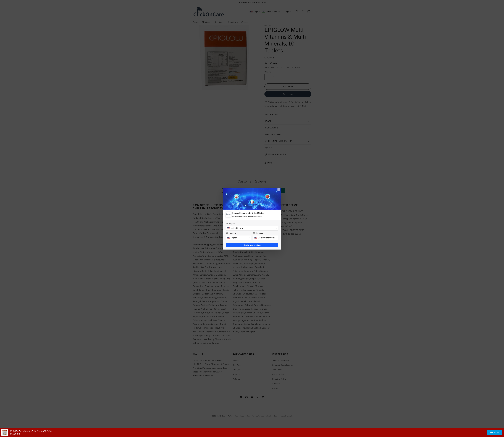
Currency (259, 233)
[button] (252, 228)
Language (232, 233)
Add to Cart (494, 432)
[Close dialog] (278, 189)
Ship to (232, 223)
